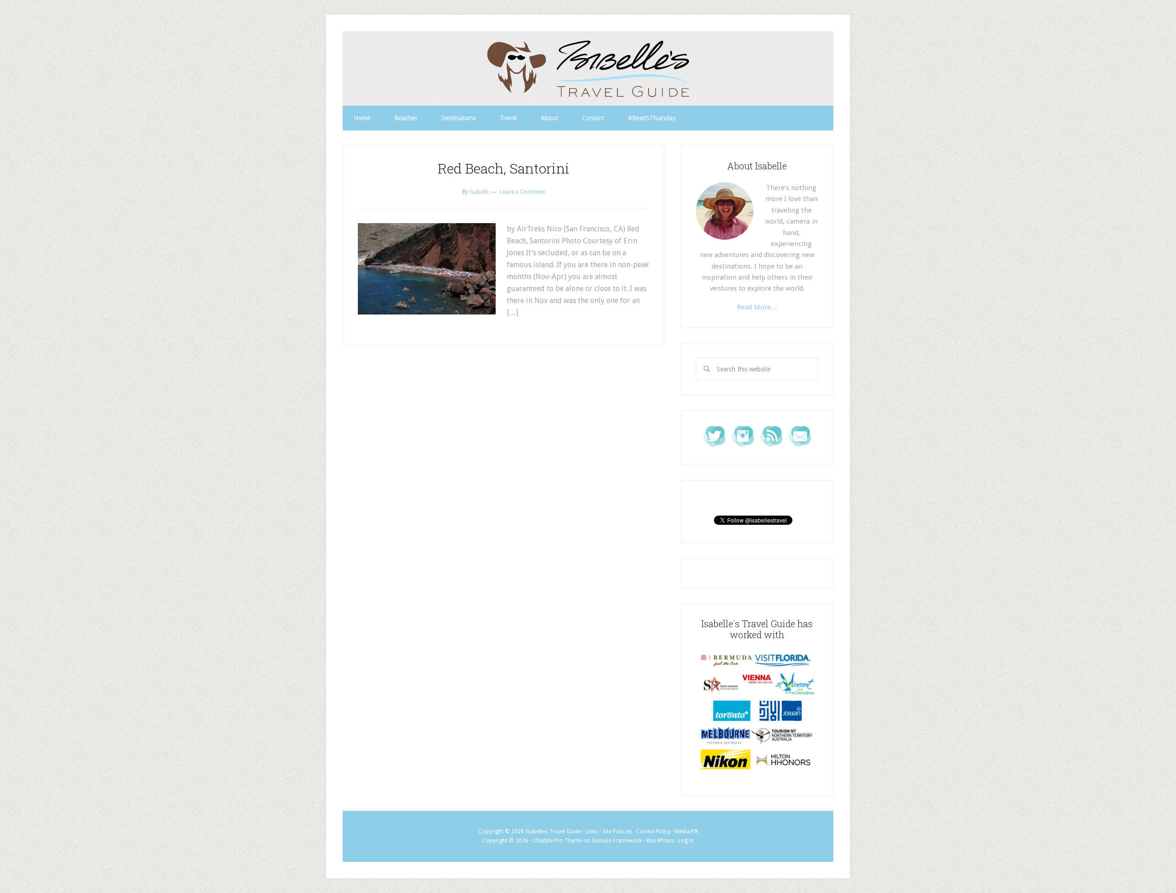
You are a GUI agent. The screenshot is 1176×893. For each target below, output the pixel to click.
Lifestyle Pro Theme (557, 840)
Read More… (757, 307)
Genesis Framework (617, 840)
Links (591, 831)
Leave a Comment (522, 192)
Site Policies (617, 831)
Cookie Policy (653, 831)
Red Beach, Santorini (504, 168)
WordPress (660, 840)
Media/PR (686, 831)
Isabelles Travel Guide (588, 68)
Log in (686, 840)
